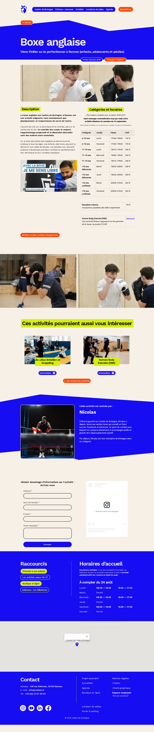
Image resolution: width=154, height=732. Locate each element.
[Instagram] (23, 708)
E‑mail (27, 514)
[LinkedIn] (40, 708)
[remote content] (107, 509)
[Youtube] (31, 708)
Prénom (27, 491)
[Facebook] (48, 708)
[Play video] (48, 176)
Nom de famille (31, 502)
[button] (43, 9)
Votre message (31, 525)
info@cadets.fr (36, 690)
